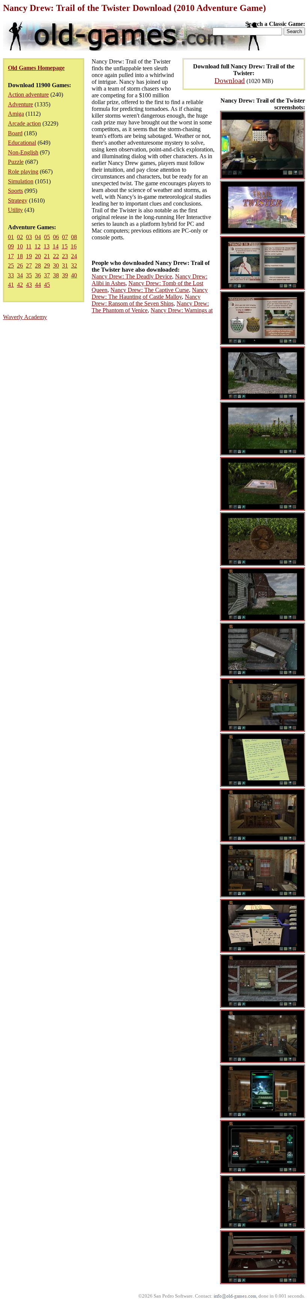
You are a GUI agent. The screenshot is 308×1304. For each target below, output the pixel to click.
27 (29, 265)
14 (56, 246)
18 (20, 256)
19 (29, 256)
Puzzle (16, 162)
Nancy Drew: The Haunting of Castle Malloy (150, 293)
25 (11, 265)
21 (47, 256)
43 (29, 284)
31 (65, 265)
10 (20, 246)
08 (74, 237)
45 (47, 284)
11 (29, 246)
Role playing (23, 171)
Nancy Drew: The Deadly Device (132, 276)
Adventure (20, 104)
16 (74, 246)
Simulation (20, 181)
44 (38, 284)
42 (20, 284)
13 (47, 246)
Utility (15, 210)
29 (47, 265)
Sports (15, 191)
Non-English (23, 152)
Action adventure (28, 94)
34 (20, 275)
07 (65, 237)
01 (11, 237)
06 (56, 237)
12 (38, 246)
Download (229, 81)
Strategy (17, 200)
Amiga (16, 113)
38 (56, 275)
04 (38, 237)
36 (38, 275)
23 (65, 256)
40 (74, 275)
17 (11, 256)
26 (20, 265)
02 (20, 237)
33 (11, 275)
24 (74, 256)
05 (47, 237)
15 (65, 246)
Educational (22, 142)
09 (11, 246)
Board (15, 133)
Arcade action (24, 123)
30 (56, 265)
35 (29, 275)
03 (29, 237)
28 (38, 265)
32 (74, 265)
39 (65, 275)
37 (47, 275)
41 (11, 284)
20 (38, 256)
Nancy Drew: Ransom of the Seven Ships (146, 300)
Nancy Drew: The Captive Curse (149, 290)
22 (56, 256)
